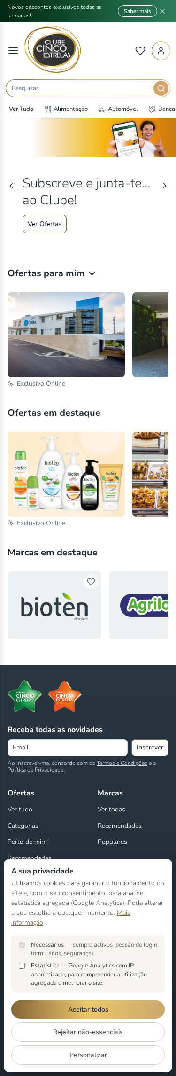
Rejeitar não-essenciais (88, 1032)
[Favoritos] (140, 50)
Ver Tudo (21, 109)
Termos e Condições (122, 763)
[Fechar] (162, 11)
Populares (112, 841)
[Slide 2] (88, 243)
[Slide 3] (96, 243)
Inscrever (150, 747)
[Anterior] (11, 185)
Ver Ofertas (44, 223)
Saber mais (137, 11)
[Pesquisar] (160, 88)
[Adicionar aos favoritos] (91, 582)
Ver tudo (20, 809)
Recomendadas (30, 858)
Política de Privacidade (35, 769)
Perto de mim (27, 841)
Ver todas (111, 809)
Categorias (23, 825)
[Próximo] (164, 185)
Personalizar (88, 1055)
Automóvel (123, 109)
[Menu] (13, 50)
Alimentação (71, 109)
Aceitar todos (88, 1009)
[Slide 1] (79, 243)
